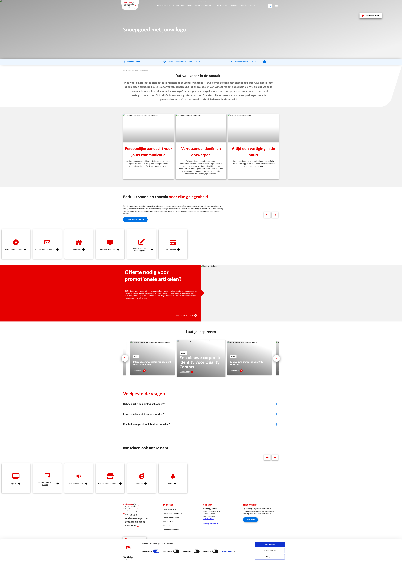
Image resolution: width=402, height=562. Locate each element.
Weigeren (269, 557)
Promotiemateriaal (76, 483)
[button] (276, 5)
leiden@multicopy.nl (210, 524)
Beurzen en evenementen (107, 483)
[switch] (176, 551)
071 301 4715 (256, 62)
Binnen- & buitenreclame (182, 5)
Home (125, 70)
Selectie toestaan (270, 551)
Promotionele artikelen (13, 249)
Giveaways (76, 249)
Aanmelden (250, 520)
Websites (139, 483)
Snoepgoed (144, 70)
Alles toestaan (270, 544)
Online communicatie (203, 5)
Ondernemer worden (248, 5)
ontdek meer (137, 370)
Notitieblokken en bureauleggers (139, 249)
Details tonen (227, 551)
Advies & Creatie (220, 5)
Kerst (170, 483)
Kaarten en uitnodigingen (45, 249)
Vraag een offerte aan (135, 220)
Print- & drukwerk (163, 5)
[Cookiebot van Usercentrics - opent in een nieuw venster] (128, 557)
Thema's (233, 5)
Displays (13, 483)
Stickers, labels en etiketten (45, 484)
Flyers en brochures (107, 249)
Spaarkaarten (171, 249)
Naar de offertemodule (184, 315)
